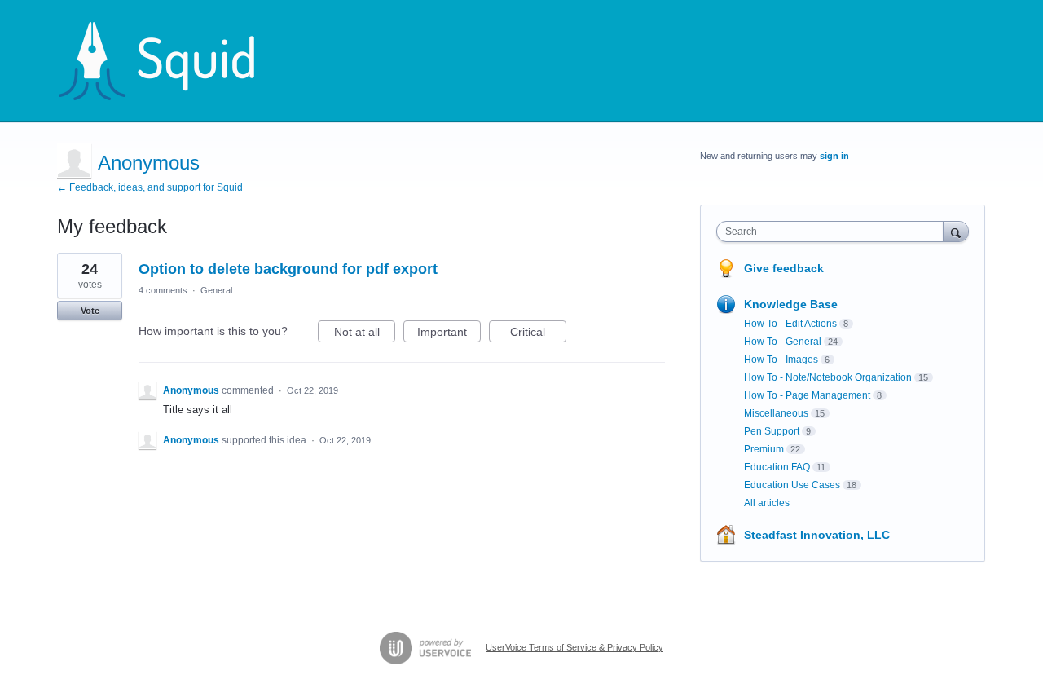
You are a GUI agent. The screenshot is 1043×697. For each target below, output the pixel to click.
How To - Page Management (807, 395)
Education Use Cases (792, 485)
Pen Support (771, 431)
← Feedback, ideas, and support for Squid (150, 187)
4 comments (163, 290)
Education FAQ (777, 467)
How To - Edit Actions (790, 323)
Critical (538, 333)
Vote (90, 310)
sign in (834, 156)
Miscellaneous (776, 413)
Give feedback (784, 268)
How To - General (782, 341)
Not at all (364, 333)
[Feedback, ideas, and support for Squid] (172, 61)
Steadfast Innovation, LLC (817, 534)
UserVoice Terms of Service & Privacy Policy (574, 647)
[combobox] (834, 231)
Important (449, 333)
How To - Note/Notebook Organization (828, 377)
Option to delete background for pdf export (288, 269)
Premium (764, 449)
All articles (767, 503)
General (216, 290)
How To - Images (781, 359)
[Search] (956, 231)
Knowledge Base (791, 304)
